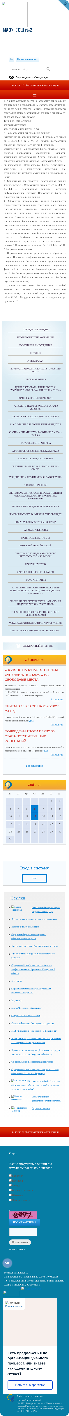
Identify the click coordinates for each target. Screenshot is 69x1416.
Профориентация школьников (25, 926)
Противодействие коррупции (35, 337)
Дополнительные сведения (35, 345)
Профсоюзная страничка (35, 443)
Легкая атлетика (21, 1200)
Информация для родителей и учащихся (35, 424)
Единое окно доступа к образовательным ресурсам (34, 946)
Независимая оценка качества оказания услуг (35, 370)
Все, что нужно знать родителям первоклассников (34, 919)
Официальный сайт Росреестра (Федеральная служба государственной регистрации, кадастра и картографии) (35, 1085)
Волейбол (17, 1180)
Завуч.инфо (16, 1000)
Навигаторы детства (35, 530)
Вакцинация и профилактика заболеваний (35, 477)
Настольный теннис (23, 1190)
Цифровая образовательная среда (35, 522)
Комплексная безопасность (35, 398)
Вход (34, 878)
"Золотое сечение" (35, 485)
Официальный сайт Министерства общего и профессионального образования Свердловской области (33, 969)
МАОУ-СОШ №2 (17, 30)
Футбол (16, 1185)
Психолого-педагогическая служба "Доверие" (35, 407)
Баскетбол (17, 1175)
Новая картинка (24, 1222)
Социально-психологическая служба (35, 416)
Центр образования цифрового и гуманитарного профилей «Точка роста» (35, 388)
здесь (31, 720)
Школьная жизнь (35, 379)
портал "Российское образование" (26, 1008)
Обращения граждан (35, 329)
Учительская (35, 361)
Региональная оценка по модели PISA (35, 506)
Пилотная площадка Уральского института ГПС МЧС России (35, 555)
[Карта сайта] (11, 59)
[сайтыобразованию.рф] (63, 5)
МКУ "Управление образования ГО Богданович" (34, 1031)
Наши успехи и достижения (35, 458)
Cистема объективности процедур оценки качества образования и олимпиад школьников (35, 496)
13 (34, 816)
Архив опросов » (17, 1249)
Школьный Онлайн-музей (35, 545)
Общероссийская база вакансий (25, 1015)
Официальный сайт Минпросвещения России (32, 1062)
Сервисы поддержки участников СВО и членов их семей (35, 613)
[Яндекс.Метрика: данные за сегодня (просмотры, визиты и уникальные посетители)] (32, 1289)
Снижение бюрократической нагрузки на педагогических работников (35, 603)
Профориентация (35, 580)
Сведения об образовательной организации (34, 85)
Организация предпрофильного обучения (35, 623)
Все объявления (34, 765)
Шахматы (17, 1195)
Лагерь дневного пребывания (35, 572)
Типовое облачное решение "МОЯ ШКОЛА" (35, 630)
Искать (48, 69)
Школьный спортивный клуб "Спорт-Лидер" (35, 514)
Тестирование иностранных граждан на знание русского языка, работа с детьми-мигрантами (35, 590)
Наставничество (35, 564)
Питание (35, 353)
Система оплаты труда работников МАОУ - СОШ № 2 (35, 433)
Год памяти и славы (41, 1108)
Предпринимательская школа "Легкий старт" (35, 468)
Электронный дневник (38, 645)
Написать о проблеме (30, 1385)
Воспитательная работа (35, 538)
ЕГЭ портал (16, 981)
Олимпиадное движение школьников (35, 451)
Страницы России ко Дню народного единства (32, 1023)
